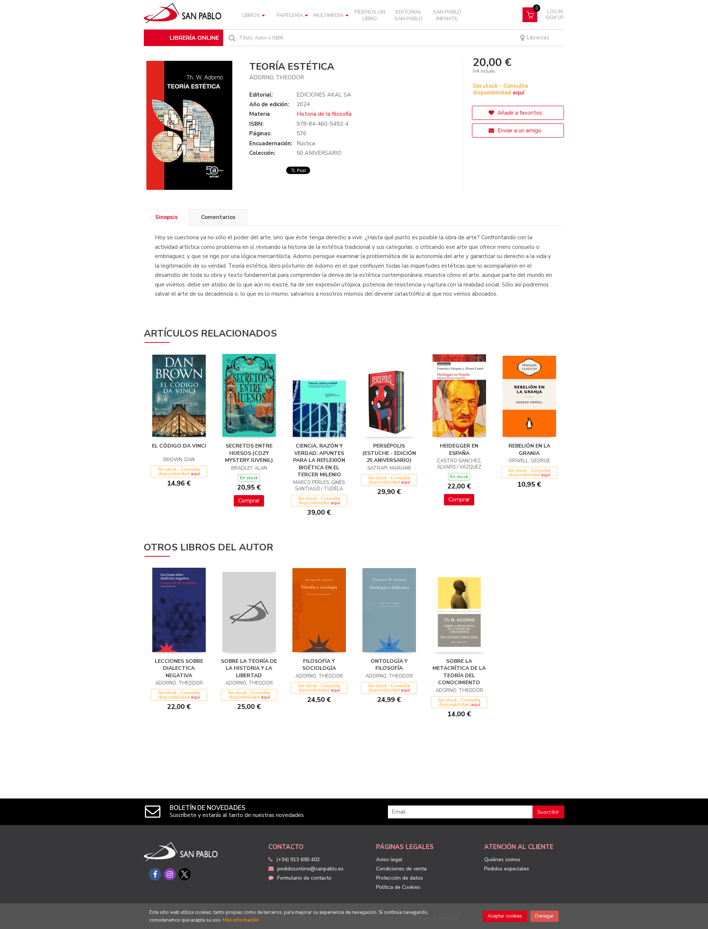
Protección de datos (399, 877)
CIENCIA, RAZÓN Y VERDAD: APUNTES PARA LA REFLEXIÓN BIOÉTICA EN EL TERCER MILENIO (319, 460)
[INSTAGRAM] (170, 874)
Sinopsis (166, 217)
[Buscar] (231, 37)
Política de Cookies (398, 887)
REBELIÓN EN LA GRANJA (529, 449)
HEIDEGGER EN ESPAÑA (459, 449)
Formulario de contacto (304, 877)
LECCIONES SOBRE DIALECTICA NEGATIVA (179, 668)
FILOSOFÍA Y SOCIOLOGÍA (319, 665)
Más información (241, 920)
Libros (251, 15)
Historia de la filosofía (323, 114)
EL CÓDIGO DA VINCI (179, 445)
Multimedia (329, 15)
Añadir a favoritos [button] (519, 112)
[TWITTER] (184, 874)
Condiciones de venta (401, 868)
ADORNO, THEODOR (276, 77)
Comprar (249, 500)
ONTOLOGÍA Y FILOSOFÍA (389, 665)
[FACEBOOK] (155, 874)
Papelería (290, 15)
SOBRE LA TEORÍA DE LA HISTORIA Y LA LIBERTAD (249, 668)
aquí (518, 92)
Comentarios (218, 217)
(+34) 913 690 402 (298, 859)
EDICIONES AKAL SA (323, 94)
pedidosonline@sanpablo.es (310, 868)
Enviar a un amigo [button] (518, 130)
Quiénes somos (502, 859)
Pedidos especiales (506, 868)
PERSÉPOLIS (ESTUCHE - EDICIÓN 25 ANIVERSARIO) (389, 453)
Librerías (537, 37)
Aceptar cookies (504, 916)
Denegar (544, 916)
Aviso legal (389, 859)
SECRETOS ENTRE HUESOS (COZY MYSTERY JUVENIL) (249, 453)
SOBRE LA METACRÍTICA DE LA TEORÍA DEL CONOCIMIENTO (459, 672)
